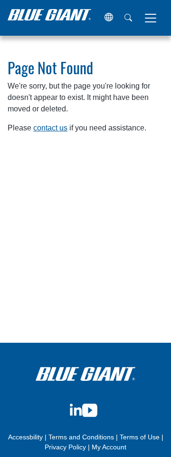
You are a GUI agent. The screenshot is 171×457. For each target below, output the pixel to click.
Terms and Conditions (81, 437)
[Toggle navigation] (150, 18)
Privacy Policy (65, 447)
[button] (109, 18)
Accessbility (26, 437)
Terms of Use (140, 437)
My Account (109, 447)
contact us (50, 128)
